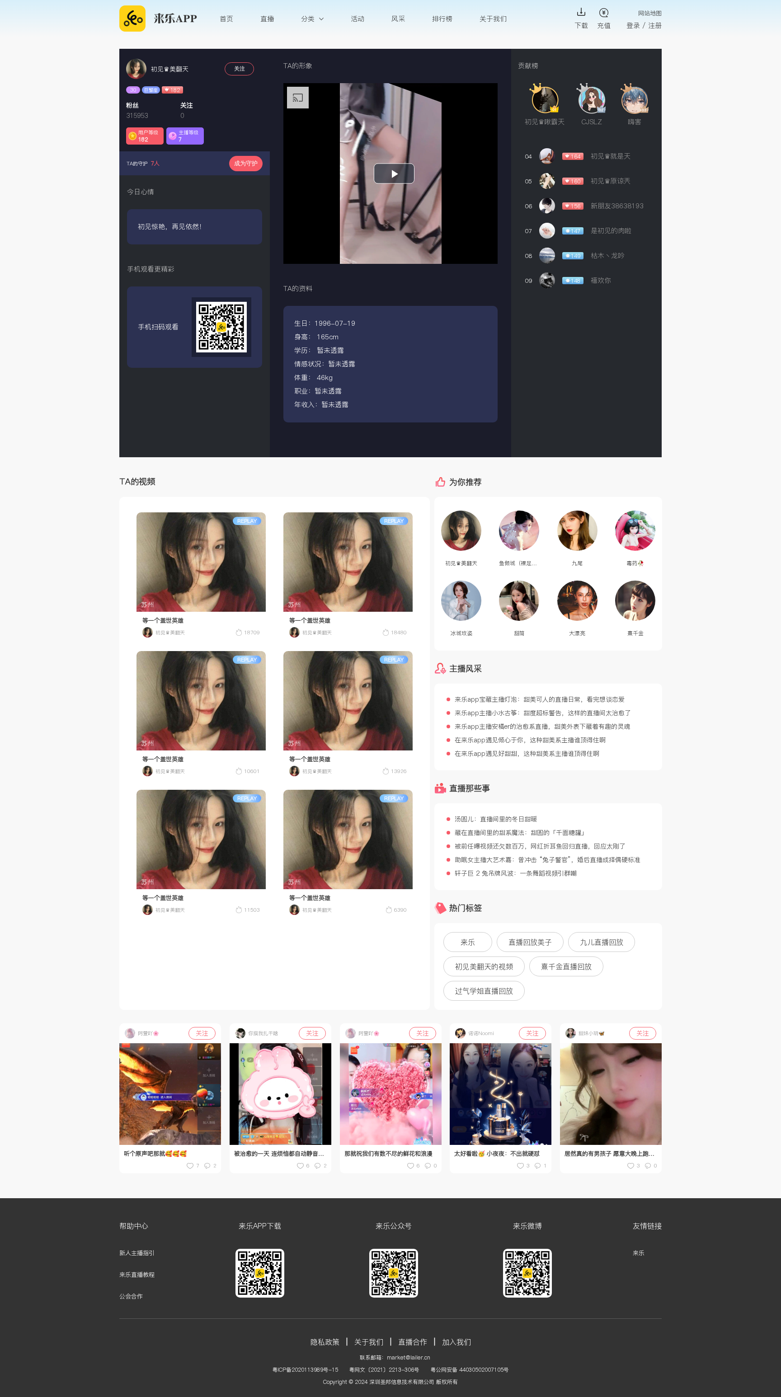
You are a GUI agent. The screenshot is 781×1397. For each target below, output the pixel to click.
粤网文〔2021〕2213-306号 (384, 1370)
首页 (226, 18)
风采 (398, 18)
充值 (604, 25)
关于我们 (493, 18)
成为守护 (246, 163)
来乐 (639, 1253)
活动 (357, 18)
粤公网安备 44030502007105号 (469, 1370)
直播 (267, 18)
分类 (309, 18)
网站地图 (650, 13)
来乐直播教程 (137, 1274)
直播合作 (412, 1342)
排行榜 (442, 18)
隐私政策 (325, 1342)
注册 (655, 25)
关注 (239, 69)
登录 (633, 25)
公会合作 (131, 1296)
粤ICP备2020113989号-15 (305, 1370)
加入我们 (456, 1342)
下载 (581, 25)
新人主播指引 (137, 1253)
